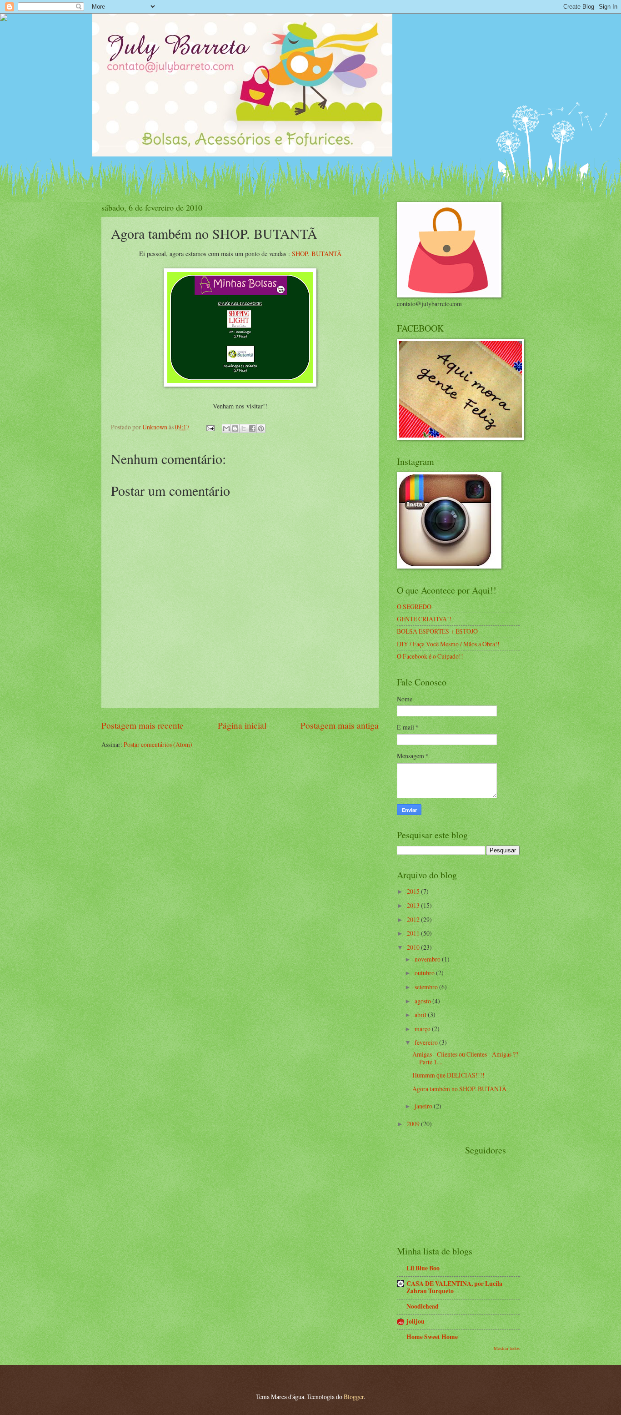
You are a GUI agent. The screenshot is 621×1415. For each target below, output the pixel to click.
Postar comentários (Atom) (158, 744)
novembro (428, 959)
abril (421, 1014)
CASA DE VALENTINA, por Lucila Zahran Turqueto (454, 1287)
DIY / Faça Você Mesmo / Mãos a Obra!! (448, 644)
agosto (423, 1001)
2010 (414, 947)
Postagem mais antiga (339, 725)
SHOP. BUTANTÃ (316, 253)
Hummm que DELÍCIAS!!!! (448, 1075)
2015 (414, 891)
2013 (414, 905)
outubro (425, 972)
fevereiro (427, 1042)
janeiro (424, 1106)
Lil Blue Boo (423, 1268)
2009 (414, 1123)
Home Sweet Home (432, 1336)
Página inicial (242, 725)
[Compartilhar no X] (243, 428)
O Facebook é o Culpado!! (430, 656)
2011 (414, 933)
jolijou (415, 1321)
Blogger (354, 1396)
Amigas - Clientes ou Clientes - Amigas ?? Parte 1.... (465, 1058)
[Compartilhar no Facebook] (252, 428)
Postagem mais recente (142, 725)
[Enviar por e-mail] (226, 428)
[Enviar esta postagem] (210, 427)
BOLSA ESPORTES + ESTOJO (437, 631)
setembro (427, 986)
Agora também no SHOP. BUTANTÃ (459, 1088)
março (423, 1028)
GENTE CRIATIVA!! (424, 618)
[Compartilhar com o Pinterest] (260, 428)
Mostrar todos (507, 1348)
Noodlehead (422, 1306)
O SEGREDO (414, 606)
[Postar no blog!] (235, 428)
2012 (414, 919)
